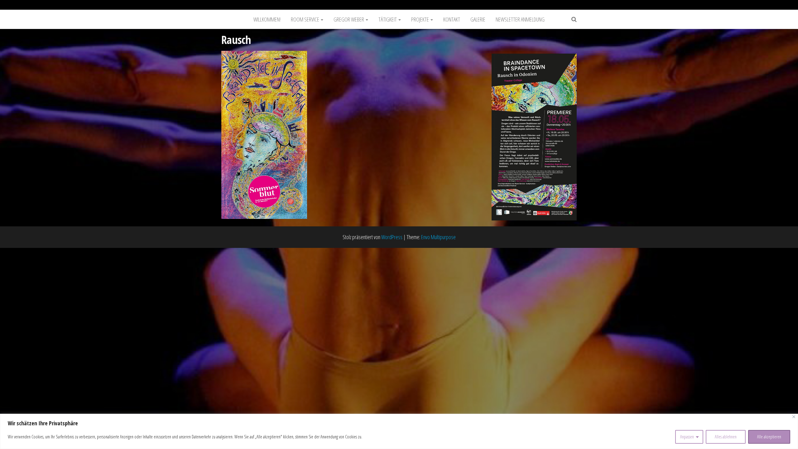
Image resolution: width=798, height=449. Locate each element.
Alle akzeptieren (769, 437)
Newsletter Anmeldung (520, 19)
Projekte (420, 19)
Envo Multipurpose (438, 237)
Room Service (305, 19)
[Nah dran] (793, 416)
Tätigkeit (388, 19)
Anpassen (687, 437)
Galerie (477, 19)
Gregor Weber (349, 19)
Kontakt (451, 19)
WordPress (391, 237)
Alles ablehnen (726, 437)
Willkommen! (267, 19)
